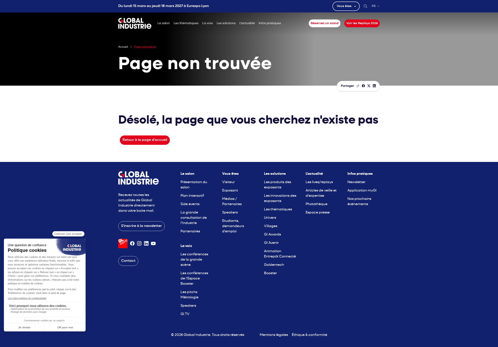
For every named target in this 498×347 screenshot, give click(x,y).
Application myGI (362, 190)
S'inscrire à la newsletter (141, 226)
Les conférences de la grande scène (194, 260)
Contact (128, 261)
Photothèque (316, 204)
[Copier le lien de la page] (357, 85)
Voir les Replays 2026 (362, 23)
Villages (270, 226)
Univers (270, 218)
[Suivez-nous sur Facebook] (132, 243)
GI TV (185, 314)
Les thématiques (186, 23)
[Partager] (363, 85)
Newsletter (356, 182)
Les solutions (226, 23)
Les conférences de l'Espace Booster (194, 278)
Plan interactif (192, 196)
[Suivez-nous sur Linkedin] (146, 243)
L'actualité (247, 23)
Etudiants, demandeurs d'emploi (233, 226)
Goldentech (274, 265)
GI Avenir (271, 243)
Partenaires (190, 231)
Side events (190, 204)
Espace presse (318, 212)
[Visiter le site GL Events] (123, 243)
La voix (207, 23)
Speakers (188, 306)
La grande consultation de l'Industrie (194, 218)
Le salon (164, 23)
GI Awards (272, 234)
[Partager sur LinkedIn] (374, 85)
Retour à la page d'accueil (145, 140)
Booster (270, 273)
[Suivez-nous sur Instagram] (139, 243)
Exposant (230, 190)
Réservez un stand (324, 23)
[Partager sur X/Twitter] (368, 85)
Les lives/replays (319, 182)
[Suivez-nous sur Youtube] (153, 243)
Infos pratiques (270, 23)
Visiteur (228, 182)
